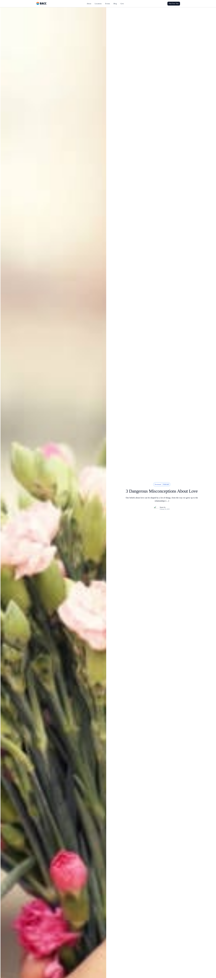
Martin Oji (162, 507)
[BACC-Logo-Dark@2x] (41, 3)
